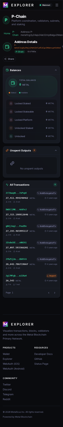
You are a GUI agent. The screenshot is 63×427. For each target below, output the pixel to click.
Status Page (41, 363)
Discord (7, 389)
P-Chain (15, 33)
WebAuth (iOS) (11, 363)
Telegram (8, 394)
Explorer (7, 358)
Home (7, 33)
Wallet (6, 353)
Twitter (7, 384)
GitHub (38, 358)
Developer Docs (43, 353)
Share (11, 58)
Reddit (6, 399)
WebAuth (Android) (13, 368)
